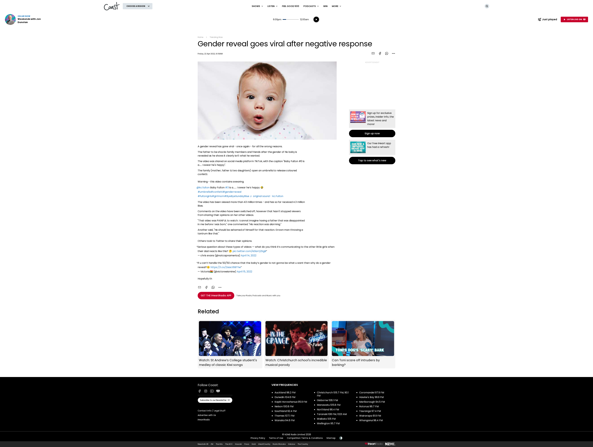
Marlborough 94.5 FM (372, 402)
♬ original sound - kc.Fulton (266, 196)
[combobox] (393, 53)
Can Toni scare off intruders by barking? (363, 344)
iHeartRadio (204, 419)
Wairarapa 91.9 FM (370, 415)
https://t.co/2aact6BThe (225, 267)
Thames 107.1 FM (284, 415)
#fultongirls (205, 196)
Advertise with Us (207, 415)
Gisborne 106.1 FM (327, 400)
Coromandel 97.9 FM (371, 392)
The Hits (219, 444)
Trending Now (216, 37)
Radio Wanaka (279, 444)
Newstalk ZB (203, 444)
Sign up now (372, 123)
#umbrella (204, 192)
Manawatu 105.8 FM (328, 405)
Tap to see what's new (372, 152)
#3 (227, 187)
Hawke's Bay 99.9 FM (371, 397)
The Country (303, 444)
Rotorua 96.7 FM (369, 406)
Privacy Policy (258, 438)
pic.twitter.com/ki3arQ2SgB (249, 251)
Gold (254, 444)
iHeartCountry (264, 444)
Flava (246, 444)
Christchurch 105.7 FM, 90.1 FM (333, 394)
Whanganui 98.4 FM (371, 420)
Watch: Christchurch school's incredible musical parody (296, 344)
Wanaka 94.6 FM (284, 420)
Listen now (24, 19)
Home (200, 37)
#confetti (217, 192)
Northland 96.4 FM (328, 409)
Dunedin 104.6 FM (285, 397)
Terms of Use (276, 438)
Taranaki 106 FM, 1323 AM (332, 414)
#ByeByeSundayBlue (236, 196)
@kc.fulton (203, 187)
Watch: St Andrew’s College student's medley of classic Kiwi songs (230, 344)
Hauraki (238, 444)
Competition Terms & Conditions (305, 438)
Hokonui (291, 444)
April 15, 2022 (244, 271)
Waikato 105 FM (326, 419)
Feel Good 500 (290, 6)
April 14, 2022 (248, 255)
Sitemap (331, 438)
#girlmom (218, 196)
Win (325, 6)
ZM (212, 444)
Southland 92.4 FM (285, 411)
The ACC (229, 444)
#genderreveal (232, 192)
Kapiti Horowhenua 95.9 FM (291, 402)
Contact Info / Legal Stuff (211, 410)
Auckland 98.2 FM (285, 392)
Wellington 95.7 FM (328, 423)
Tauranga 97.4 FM (370, 411)
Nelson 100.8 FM (284, 406)
